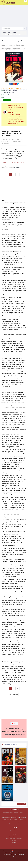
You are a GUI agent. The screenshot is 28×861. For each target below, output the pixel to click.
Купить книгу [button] (7, 100)
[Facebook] (12, 84)
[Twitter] (18, 84)
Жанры (14, 842)
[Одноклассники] (14, 84)
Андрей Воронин (11, 92)
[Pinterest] (16, 84)
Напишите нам (6, 734)
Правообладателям (14, 836)
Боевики (14, 32)
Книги (9, 32)
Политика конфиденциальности (14, 838)
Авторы (14, 840)
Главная (4, 32)
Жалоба (14, 723)
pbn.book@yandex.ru (18, 830)
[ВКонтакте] (10, 84)
